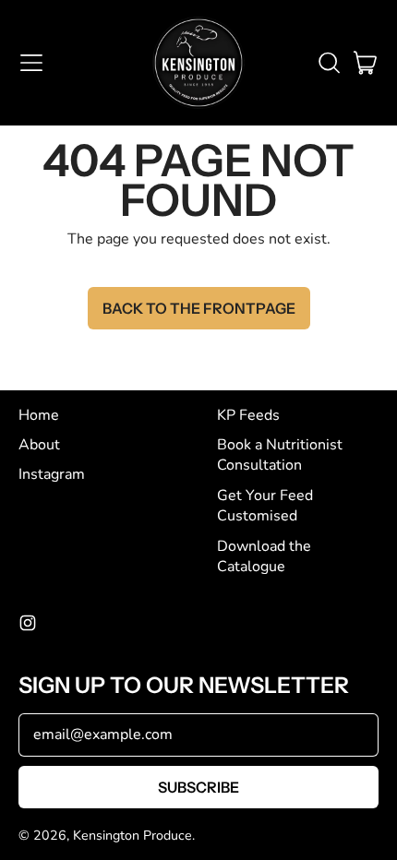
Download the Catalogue (264, 556)
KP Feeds (248, 415)
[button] (329, 63)
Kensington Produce (132, 835)
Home (38, 415)
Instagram (51, 474)
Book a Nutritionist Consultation (280, 455)
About (39, 445)
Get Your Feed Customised (265, 505)
